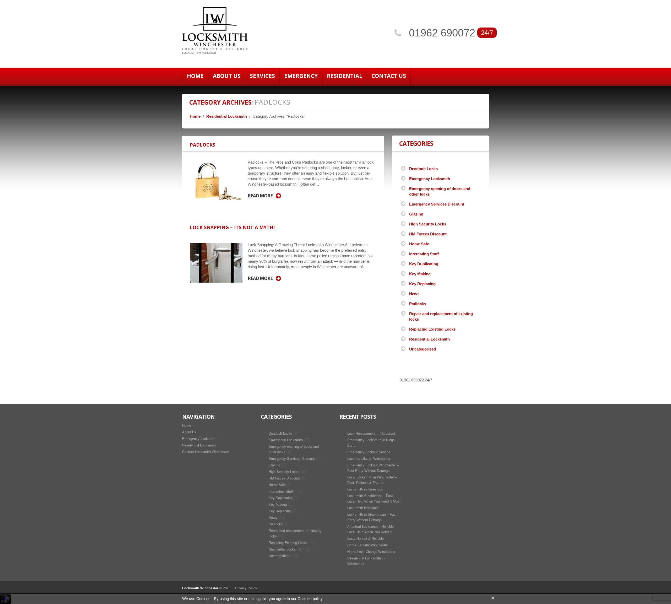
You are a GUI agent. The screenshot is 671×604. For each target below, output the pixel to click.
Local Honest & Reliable (365, 539)
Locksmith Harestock (363, 508)
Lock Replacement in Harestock (371, 433)
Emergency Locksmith (429, 178)
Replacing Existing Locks (432, 329)
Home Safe (419, 244)
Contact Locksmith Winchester (205, 452)
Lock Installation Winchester (368, 459)
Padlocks (202, 145)
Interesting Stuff (424, 254)
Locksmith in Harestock (365, 489)
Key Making (420, 274)
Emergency (301, 75)
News (414, 294)
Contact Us (388, 75)
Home (195, 75)
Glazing (416, 214)
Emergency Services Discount (436, 204)
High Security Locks (427, 224)
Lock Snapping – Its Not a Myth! (232, 227)
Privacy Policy (246, 588)
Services (262, 75)
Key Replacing (422, 284)
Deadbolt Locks (423, 168)
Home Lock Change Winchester (371, 552)
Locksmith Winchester (200, 588)
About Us (227, 75)
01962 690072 (442, 32)
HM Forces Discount (428, 234)
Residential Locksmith (226, 116)
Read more (260, 195)
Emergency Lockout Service (368, 452)
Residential (344, 75)
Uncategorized (422, 349)
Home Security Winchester (367, 545)
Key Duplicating (423, 264)
